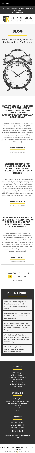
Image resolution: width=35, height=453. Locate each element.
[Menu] (3, 3)
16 (24, 273)
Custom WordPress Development (17, 401)
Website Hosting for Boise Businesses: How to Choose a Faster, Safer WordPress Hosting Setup (17, 349)
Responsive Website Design (17, 403)
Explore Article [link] (17, 148)
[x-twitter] (15, 431)
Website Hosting (17, 382)
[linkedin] (22, 431)
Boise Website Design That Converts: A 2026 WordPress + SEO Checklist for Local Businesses (17, 315)
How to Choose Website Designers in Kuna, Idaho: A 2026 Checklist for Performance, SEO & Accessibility (17, 222)
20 (19, 277)
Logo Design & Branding (17, 377)
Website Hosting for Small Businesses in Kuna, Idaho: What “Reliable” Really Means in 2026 (18, 168)
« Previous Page (11, 273)
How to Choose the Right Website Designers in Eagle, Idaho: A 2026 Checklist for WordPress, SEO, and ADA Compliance (17, 111)
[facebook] (13, 431)
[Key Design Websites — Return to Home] (17, 19)
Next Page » (17, 280)
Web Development (17, 375)
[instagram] (17, 431)
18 (10, 277)
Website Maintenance (17, 384)
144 (25, 277)
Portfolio (17, 408)
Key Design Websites (14, 447)
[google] (20, 431)
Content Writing (17, 386)
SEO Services (17, 379)
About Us (17, 405)
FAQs (17, 410)
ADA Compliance (17, 399)
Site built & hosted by (17, 451)
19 (14, 277)
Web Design (17, 373)
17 (28, 273)
